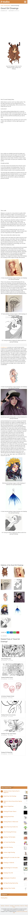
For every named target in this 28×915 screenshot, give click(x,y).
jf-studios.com (4, 347)
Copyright (12, 905)
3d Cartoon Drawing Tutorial (7, 696)
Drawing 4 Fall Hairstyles (9, 837)
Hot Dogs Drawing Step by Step (11, 883)
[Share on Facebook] (11, 632)
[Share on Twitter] (8, 632)
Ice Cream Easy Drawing (9, 842)
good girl (5, 635)
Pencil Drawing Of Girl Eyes (10, 832)
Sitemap (2, 905)
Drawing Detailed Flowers (7, 677)
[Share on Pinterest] (17, 632)
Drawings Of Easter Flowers (10, 811)
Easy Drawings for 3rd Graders (11, 867)
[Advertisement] (14, 27)
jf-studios (5, 1)
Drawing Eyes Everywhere (10, 878)
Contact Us (7, 905)
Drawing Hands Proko (9, 816)
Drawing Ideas (4, 10)
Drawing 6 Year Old (8, 873)
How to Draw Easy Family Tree (11, 826)
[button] (25, 1)
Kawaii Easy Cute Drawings (10, 796)
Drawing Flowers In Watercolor (11, 821)
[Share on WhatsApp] (14, 632)
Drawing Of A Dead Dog (6, 752)
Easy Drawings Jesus (6, 658)
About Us (22, 905)
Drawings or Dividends (9, 862)
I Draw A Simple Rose (8, 806)
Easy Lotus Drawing (8, 847)
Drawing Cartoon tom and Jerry (8, 715)
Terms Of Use (17, 905)
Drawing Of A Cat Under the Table (12, 857)
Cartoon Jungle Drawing (9, 852)
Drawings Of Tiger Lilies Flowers (8, 733)
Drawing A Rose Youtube (9, 888)
